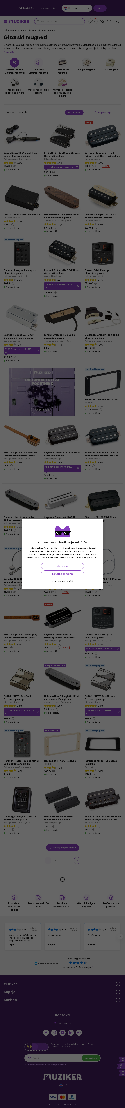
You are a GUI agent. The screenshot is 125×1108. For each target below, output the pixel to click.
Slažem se (62, 566)
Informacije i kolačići (62, 581)
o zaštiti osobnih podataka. (83, 557)
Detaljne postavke (62, 574)
